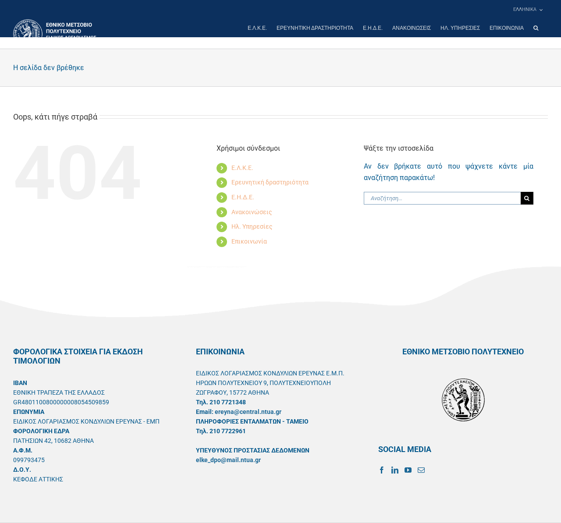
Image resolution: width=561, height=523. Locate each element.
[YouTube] (408, 470)
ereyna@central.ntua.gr (248, 411)
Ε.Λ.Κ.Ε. (242, 167)
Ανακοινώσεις (251, 212)
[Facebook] (381, 470)
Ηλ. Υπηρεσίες (252, 226)
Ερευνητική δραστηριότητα (270, 182)
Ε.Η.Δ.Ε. (242, 197)
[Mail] (421, 470)
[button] (535, 28)
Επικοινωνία (249, 241)
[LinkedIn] (394, 470)
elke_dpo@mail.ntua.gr (228, 459)
